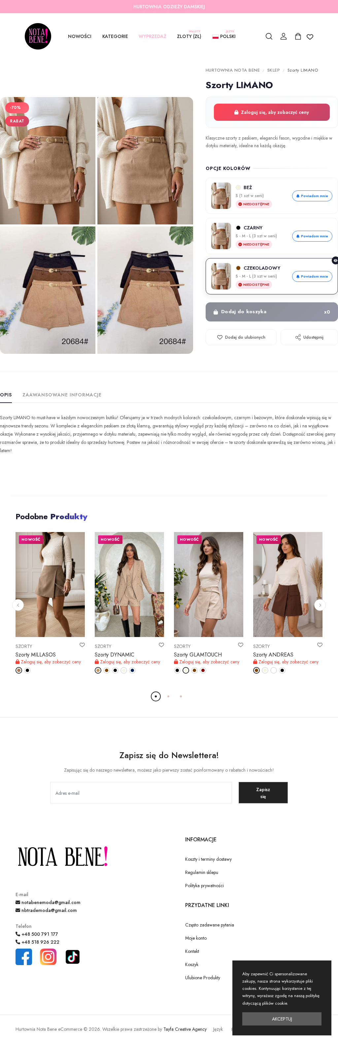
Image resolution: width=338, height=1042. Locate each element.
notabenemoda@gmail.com (50, 902)
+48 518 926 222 (39, 942)
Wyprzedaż (152, 36)
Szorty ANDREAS (273, 654)
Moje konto (196, 938)
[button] (18, 605)
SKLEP (273, 70)
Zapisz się (263, 793)
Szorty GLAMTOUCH (198, 654)
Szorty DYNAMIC (114, 654)
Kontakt (192, 951)
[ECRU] (123, 670)
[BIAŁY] (273, 670)
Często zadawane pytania (209, 925)
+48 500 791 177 (39, 934)
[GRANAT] (132, 670)
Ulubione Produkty (202, 977)
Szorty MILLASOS (36, 654)
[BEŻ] (186, 670)
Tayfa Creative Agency (185, 1029)
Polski (227, 36)
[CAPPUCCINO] (19, 670)
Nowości (79, 36)
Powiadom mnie (314, 195)
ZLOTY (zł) (189, 36)
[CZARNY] (27, 670)
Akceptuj (282, 1019)
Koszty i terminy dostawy (208, 859)
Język (218, 1029)
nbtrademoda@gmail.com (48, 910)
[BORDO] (203, 670)
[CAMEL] (98, 670)
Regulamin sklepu (201, 872)
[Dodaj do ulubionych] (82, 645)
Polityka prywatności (204, 885)
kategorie (115, 36)
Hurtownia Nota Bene (233, 70)
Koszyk (191, 964)
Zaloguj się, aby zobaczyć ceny (275, 112)
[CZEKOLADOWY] (106, 670)
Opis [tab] (6, 394)
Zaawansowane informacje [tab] (62, 394)
